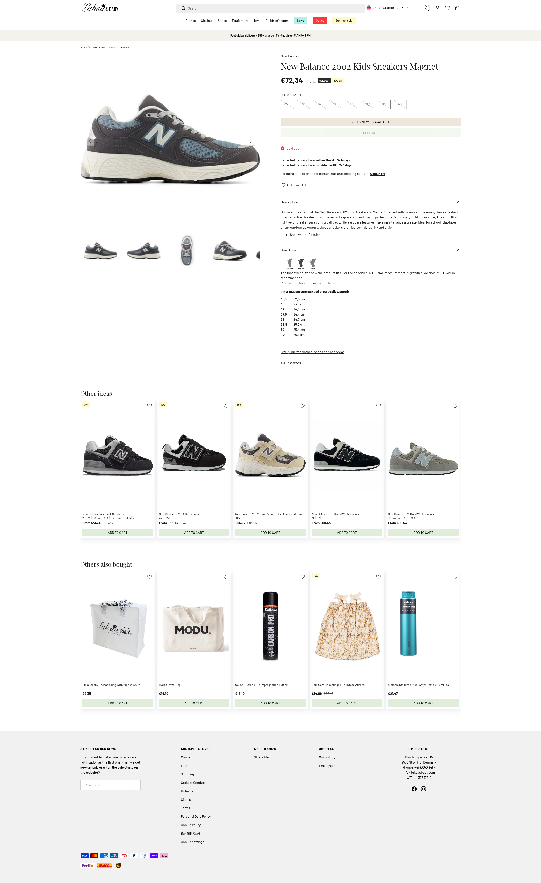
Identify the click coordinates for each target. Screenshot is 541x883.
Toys (257, 20)
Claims (186, 799)
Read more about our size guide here (308, 283)
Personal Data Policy (196, 816)
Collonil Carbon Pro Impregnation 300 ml (261, 685)
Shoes (222, 20)
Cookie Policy (191, 825)
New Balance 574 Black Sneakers (103, 514)
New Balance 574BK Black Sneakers (181, 514)
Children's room (277, 20)
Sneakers (125, 47)
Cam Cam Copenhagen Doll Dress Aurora (338, 685)
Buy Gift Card (190, 833)
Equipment (240, 20)
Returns (187, 791)
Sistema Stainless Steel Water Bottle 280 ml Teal (418, 685)
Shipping (187, 774)
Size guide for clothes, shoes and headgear (312, 352)
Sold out (370, 133)
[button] (458, 8)
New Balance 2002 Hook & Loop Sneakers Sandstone (269, 514)
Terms (185, 808)
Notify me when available (370, 122)
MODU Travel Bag (169, 685)
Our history (327, 757)
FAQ (184, 766)
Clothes (207, 20)
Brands (190, 20)
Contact (187, 757)
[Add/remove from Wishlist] (149, 406)
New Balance (98, 47)
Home (83, 47)
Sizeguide (261, 757)
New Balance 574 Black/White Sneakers (337, 514)
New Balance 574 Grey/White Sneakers (412, 514)
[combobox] (270, 8)
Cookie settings (192, 842)
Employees (327, 766)
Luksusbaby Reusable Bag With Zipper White (111, 685)
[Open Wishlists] (447, 8)
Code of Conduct (193, 782)
